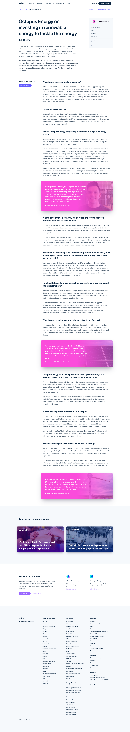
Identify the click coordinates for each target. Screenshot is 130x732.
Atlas (44, 624)
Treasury (45, 683)
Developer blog (71, 715)
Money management (72, 646)
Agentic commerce (72, 626)
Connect (45, 639)
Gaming (68, 661)
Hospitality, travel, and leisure (75, 663)
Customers (23, 9)
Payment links (47, 663)
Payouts (45, 668)
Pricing (68, 3)
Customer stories (95, 624)
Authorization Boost (49, 626)
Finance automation (72, 636)
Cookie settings (95, 646)
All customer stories (104, 10)
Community (93, 629)
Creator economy (71, 656)
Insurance (69, 666)
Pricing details (71, 589)
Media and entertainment (74, 668)
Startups (69, 624)
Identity (45, 651)
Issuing (45, 656)
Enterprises (69, 621)
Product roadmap (95, 658)
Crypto (45, 641)
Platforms (69, 649)
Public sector (70, 676)
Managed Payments (49, 661)
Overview (92, 10)
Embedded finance (72, 634)
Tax (44, 678)
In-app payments (71, 641)
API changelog (70, 707)
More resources (95, 651)
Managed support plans (97, 677)
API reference (94, 589)
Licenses (93, 641)
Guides (92, 621)
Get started (24, 593)
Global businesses (72, 639)
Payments (46, 666)
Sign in (93, 3)
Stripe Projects (71, 712)
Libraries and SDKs (72, 710)
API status (69, 705)
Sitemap (92, 643)
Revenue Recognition (49, 673)
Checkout (46, 634)
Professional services (73, 673)
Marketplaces (70, 644)
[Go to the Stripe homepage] (21, 619)
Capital (45, 631)
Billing (44, 629)
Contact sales (104, 3)
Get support (94, 675)
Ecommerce (70, 631)
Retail (68, 678)
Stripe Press (94, 665)
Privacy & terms (95, 634)
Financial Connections (49, 649)
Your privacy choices (96, 648)
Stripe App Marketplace (73, 688)
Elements (45, 646)
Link (44, 659)
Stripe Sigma (46, 676)
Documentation (71, 700)
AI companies (70, 654)
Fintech (68, 659)
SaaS (68, 651)
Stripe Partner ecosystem (74, 690)
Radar (44, 671)
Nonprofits (69, 671)
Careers (92, 660)
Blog (91, 626)
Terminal (45, 681)
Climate (45, 636)
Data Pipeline (47, 644)
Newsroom (93, 663)
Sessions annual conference (99, 631)
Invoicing (45, 654)
